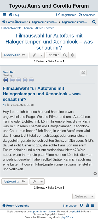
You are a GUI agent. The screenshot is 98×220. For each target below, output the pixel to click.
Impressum (70, 205)
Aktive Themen (44, 28)
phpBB (76, 211)
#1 (4, 104)
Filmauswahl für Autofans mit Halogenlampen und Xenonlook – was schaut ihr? (49, 42)
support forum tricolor (43, 211)
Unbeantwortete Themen (17, 28)
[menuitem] (14, 15)
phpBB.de (67, 217)
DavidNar (9, 72)
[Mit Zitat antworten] (83, 73)
